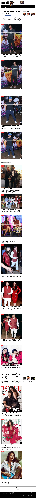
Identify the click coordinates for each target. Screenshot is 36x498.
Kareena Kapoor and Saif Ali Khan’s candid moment (10, 365)
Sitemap (24, 495)
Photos (3, 7)
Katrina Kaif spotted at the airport (32, 381)
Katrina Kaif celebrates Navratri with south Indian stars (28, 381)
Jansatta (22, 492)
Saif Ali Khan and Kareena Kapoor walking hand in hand (10, 339)
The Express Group (4, 492)
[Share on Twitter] (11, 15)
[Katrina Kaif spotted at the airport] (33, 378)
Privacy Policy (31, 495)
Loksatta (19, 492)
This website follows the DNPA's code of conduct (8, 493)
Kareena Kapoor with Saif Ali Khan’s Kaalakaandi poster (10, 54)
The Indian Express (9, 492)
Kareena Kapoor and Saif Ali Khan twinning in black (10, 188)
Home (2, 9)
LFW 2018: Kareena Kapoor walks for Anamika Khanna (28, 16)
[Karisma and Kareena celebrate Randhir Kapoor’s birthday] (24, 14)
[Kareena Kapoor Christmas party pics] (33, 14)
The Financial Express (14, 492)
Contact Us (27, 495)
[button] (32, 5)
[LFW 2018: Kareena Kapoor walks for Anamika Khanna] (28, 14)
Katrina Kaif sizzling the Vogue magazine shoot (9, 479)
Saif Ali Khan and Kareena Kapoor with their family (9, 209)
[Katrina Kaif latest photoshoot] (24, 378)
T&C (34, 495)
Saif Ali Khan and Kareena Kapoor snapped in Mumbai (10, 275)
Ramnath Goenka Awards (27, 492)
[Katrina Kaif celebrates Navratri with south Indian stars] (28, 378)
